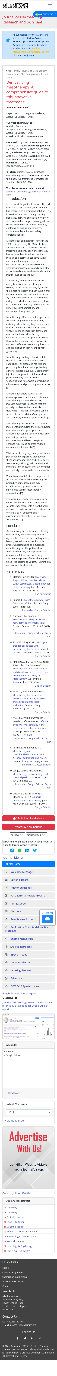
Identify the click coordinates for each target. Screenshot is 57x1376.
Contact (6, 1286)
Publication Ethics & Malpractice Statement (26, 929)
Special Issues (18, 954)
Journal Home (13, 864)
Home (5, 1267)
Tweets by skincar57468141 (17, 1193)
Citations (16, 911)
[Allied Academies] (15, 6)
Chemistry (12, 1207)
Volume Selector (20, 962)
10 (20, 519)
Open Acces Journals (12, 1272)
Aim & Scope (18, 903)
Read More (14, 1092)
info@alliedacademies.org (23, 1324)
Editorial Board (19, 880)
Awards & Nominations (28, 827)
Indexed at (28, 609)
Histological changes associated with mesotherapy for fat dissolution (30, 646)
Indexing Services (20, 970)
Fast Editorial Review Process (27, 895)
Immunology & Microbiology (21, 1236)
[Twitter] (25, 1338)
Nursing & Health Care (18, 1250)
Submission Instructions (14, 1276)
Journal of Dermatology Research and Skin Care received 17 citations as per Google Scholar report (27, 1006)
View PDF (18, 834)
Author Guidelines (21, 887)
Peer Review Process (22, 919)
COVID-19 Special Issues (24, 986)
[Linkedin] (32, 1338)
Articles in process (21, 946)
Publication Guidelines (13, 1281)
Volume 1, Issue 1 (15, 1120)
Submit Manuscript (21, 938)
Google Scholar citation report (19, 993)
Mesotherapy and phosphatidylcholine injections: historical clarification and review (29, 754)
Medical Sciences (15, 1241)
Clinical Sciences (15, 1217)
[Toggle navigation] (50, 6)
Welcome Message (21, 872)
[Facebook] (17, 1338)
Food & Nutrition (16, 1221)
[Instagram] (39, 1338)
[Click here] (28, 1026)
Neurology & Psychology (19, 1246)
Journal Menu (12, 857)
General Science (15, 1226)
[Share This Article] (9, 850)
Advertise (16, 978)
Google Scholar (43, 593)
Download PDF (38, 834)
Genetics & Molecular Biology (22, 1231)
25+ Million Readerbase (30, 818)
